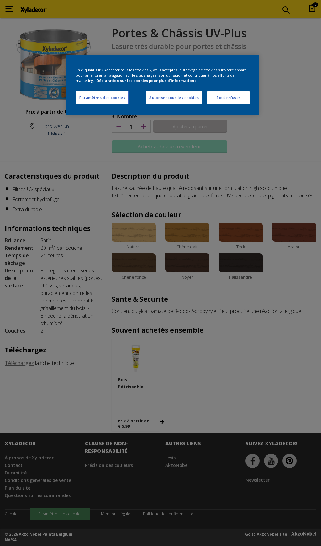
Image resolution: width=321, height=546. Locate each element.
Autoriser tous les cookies (174, 97)
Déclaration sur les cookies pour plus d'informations (146, 80)
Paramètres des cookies (102, 97)
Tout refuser (228, 97)
